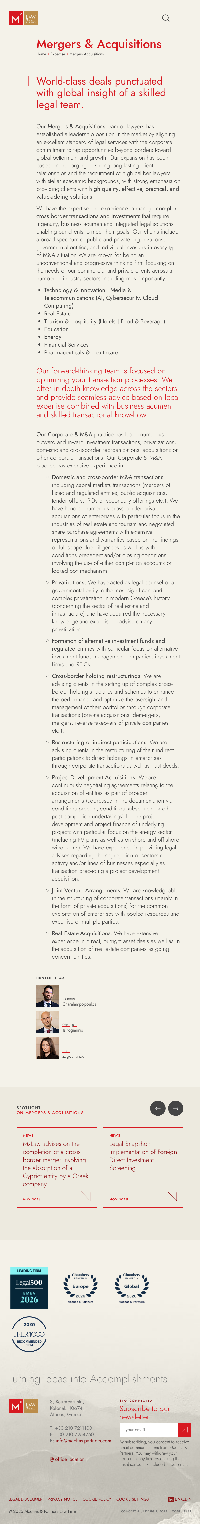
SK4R (187, 1511)
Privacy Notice (63, 1499)
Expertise (57, 54)
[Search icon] (166, 18)
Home (41, 54)
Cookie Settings (132, 1499)
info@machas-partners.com (83, 1441)
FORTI (164, 1511)
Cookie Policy (97, 1499)
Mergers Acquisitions (87, 54)
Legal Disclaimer (25, 1499)
